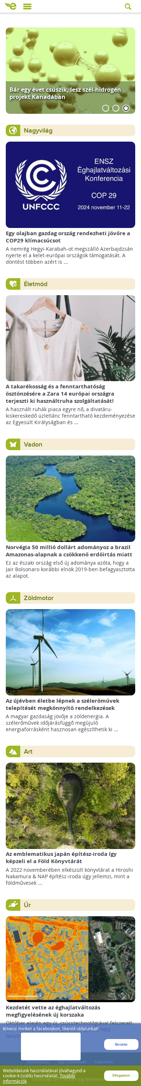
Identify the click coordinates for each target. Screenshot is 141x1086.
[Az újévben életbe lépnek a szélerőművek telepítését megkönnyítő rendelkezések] (71, 651)
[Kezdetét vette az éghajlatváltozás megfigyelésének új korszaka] (71, 958)
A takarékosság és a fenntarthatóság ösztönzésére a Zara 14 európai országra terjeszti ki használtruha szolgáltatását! (60, 394)
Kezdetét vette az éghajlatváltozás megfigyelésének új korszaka (53, 1011)
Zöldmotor (39, 598)
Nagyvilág (38, 130)
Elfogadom (121, 1075)
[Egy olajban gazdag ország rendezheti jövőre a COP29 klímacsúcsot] (71, 184)
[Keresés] (128, 6)
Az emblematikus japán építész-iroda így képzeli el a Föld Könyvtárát (61, 857)
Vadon (33, 444)
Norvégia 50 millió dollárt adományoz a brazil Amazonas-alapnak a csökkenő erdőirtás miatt (69, 550)
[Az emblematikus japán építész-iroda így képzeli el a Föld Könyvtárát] (71, 805)
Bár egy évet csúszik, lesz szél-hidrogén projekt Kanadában (65, 93)
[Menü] (27, 6)
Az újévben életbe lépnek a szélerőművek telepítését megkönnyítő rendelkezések (62, 704)
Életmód (35, 284)
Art (28, 751)
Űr (27, 905)
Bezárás (121, 1044)
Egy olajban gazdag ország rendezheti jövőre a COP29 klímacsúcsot (68, 236)
